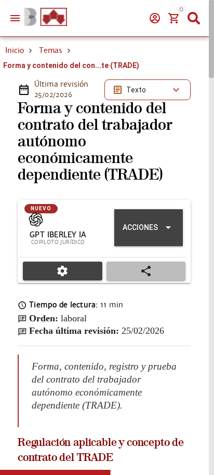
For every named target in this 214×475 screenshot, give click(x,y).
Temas (50, 50)
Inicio (14, 50)
